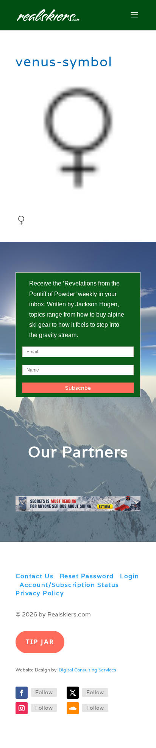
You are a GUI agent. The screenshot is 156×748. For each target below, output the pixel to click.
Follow (44, 692)
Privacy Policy (40, 593)
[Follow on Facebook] (22, 693)
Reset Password (87, 576)
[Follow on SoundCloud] (73, 708)
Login (129, 576)
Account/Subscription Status (69, 585)
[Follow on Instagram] (22, 708)
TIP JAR (40, 641)
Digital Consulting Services (87, 670)
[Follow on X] (73, 693)
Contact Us (34, 576)
